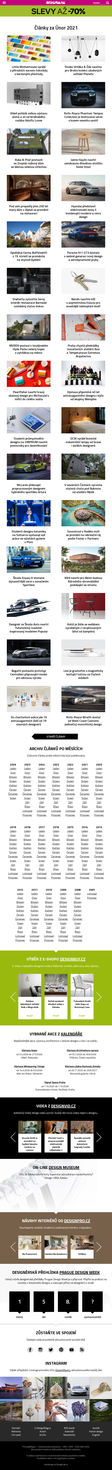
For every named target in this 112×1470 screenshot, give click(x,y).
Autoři (43, 1431)
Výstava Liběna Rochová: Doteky (82, 1066)
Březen (13, 777)
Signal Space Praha (54, 1082)
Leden (13, 768)
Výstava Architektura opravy (82, 1050)
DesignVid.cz (63, 1106)
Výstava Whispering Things (29, 1066)
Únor (13, 773)
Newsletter (69, 1435)
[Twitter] (51, 1350)
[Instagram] (40, 1350)
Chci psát (16, 1435)
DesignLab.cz (62, 1464)
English (96, 1435)
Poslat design (96, 1431)
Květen (13, 785)
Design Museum (64, 1167)
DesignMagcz (63, 1370)
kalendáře (71, 1034)
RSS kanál (69, 1428)
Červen (13, 790)
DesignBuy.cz (73, 959)
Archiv (42, 1435)
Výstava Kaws (29, 1050)
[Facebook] (30, 1350)
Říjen (27, 807)
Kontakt (16, 1428)
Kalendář (69, 1431)
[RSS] (82, 1350)
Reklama (16, 1431)
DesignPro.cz (77, 1221)
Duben (13, 781)
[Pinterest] (61, 1350)
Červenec (13, 794)
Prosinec (27, 815)
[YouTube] (71, 1350)
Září (27, 802)
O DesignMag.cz (43, 1428)
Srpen (13, 798)
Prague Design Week (79, 1272)
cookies (82, 1455)
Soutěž (96, 1428)
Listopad (27, 811)
